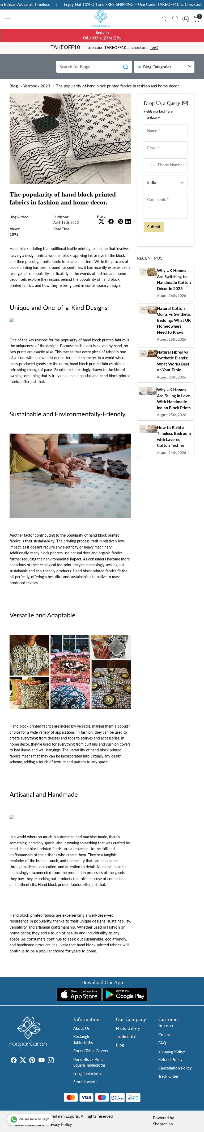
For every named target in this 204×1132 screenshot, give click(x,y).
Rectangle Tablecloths (83, 1040)
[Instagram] (51, 1061)
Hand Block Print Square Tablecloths (89, 1063)
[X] (23, 1061)
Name (151, 123)
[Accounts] (185, 19)
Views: (15, 229)
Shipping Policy (171, 1052)
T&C (154, 48)
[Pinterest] (32, 1061)
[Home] (102, 20)
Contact (165, 1035)
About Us (81, 1029)
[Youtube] (41, 1061)
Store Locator (85, 1082)
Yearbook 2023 (36, 86)
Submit (153, 227)
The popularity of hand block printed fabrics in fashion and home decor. (118, 86)
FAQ (162, 1043)
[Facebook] (14, 1061)
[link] (164, 19)
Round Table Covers (90, 1051)
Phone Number (157, 158)
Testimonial (126, 1037)
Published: (61, 217)
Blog (14, 86)
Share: (101, 217)
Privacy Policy (59, 1125)
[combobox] (150, 165)
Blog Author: (19, 217)
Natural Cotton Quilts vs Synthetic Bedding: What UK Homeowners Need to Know (174, 321)
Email (150, 141)
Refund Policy (170, 1060)
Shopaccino (163, 1124)
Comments (154, 192)
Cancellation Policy (175, 1068)
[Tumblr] (57, 1061)
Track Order (168, 1076)
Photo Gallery (128, 1029)
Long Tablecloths (88, 1074)
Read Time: (61, 229)
